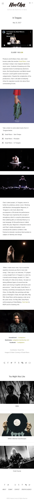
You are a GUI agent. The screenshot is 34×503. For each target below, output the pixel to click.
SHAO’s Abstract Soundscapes (17, 438)
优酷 (21, 52)
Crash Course (17, 471)
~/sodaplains (21, 337)
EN (29, 3)
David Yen (21, 350)
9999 (17, 406)
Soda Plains (22, 61)
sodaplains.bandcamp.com (20, 340)
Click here (25, 302)
